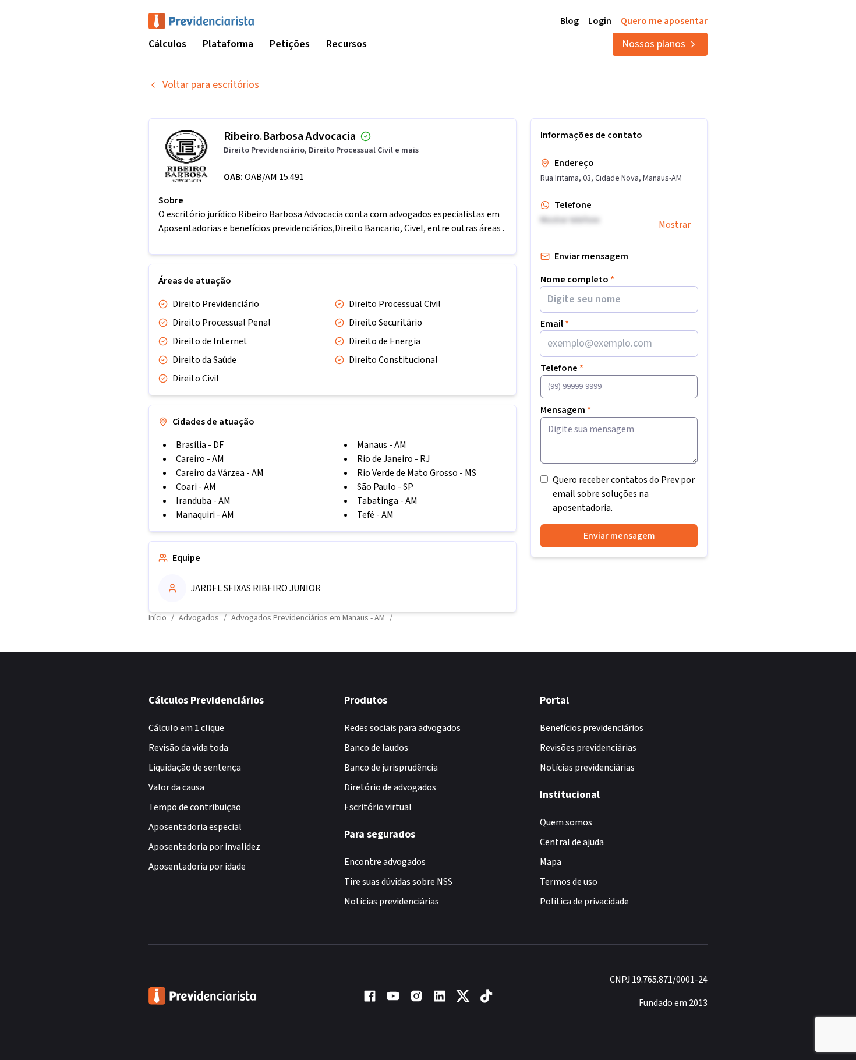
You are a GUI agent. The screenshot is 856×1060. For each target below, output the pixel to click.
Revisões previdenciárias (588, 748)
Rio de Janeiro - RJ (393, 459)
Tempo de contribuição (194, 807)
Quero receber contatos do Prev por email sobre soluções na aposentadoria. (624, 494)
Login (599, 21)
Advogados (199, 618)
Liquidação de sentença (194, 767)
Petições (290, 44)
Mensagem (565, 410)
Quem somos (566, 822)
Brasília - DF (200, 445)
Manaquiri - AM (205, 514)
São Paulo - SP (385, 486)
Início (157, 618)
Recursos (346, 44)
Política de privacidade (584, 901)
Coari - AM (196, 486)
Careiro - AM (200, 459)
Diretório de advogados (390, 787)
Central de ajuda (572, 842)
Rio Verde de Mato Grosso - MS (416, 473)
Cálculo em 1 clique (186, 728)
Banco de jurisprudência (391, 767)
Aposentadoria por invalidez (204, 847)
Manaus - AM (381, 445)
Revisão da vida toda (188, 748)
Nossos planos (653, 44)
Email (554, 323)
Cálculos (167, 44)
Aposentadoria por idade (197, 866)
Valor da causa (176, 787)
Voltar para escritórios (210, 84)
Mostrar (675, 224)
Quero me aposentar (664, 21)
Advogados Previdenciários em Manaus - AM (308, 618)
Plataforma (228, 44)
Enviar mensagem (619, 535)
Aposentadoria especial (195, 827)
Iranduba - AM (203, 500)
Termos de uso (568, 882)
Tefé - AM (375, 514)
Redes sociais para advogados (402, 728)
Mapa (550, 862)
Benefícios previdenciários (591, 728)
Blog (569, 21)
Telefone (561, 368)
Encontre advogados (385, 862)
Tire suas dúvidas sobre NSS (398, 882)
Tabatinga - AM (387, 500)
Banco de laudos (376, 748)
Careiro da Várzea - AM (220, 473)
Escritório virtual (378, 807)
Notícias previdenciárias (391, 901)
